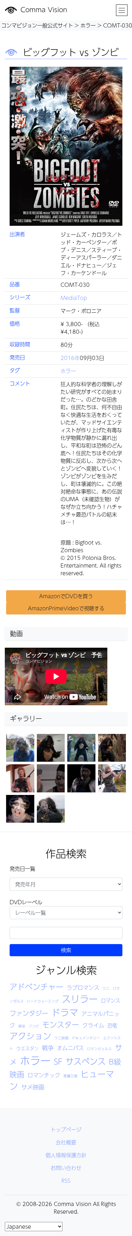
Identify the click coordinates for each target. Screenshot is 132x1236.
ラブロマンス (83, 987)
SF (58, 1061)
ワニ (106, 988)
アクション (30, 1036)
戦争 (48, 1047)
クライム (93, 1025)
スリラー (80, 999)
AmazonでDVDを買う (66, 596)
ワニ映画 (61, 1038)
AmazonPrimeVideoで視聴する (66, 608)
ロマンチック (44, 1075)
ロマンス (110, 1000)
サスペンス (86, 1061)
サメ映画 (32, 1087)
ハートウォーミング (43, 1001)
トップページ (66, 1129)
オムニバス (70, 1048)
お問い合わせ (66, 1168)
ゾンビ (34, 1026)
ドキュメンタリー (86, 1038)
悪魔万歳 (70, 1076)
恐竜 (112, 1025)
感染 (21, 1026)
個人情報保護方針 (66, 1155)
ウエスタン (27, 1048)
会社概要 (66, 1142)
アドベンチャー (36, 986)
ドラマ (64, 1012)
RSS (66, 1181)
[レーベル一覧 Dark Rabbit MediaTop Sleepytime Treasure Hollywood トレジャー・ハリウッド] (66, 912)
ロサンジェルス (99, 1048)
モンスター (60, 1024)
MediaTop (74, 298)
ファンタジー (29, 1013)
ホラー (68, 371)
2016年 (70, 358)
